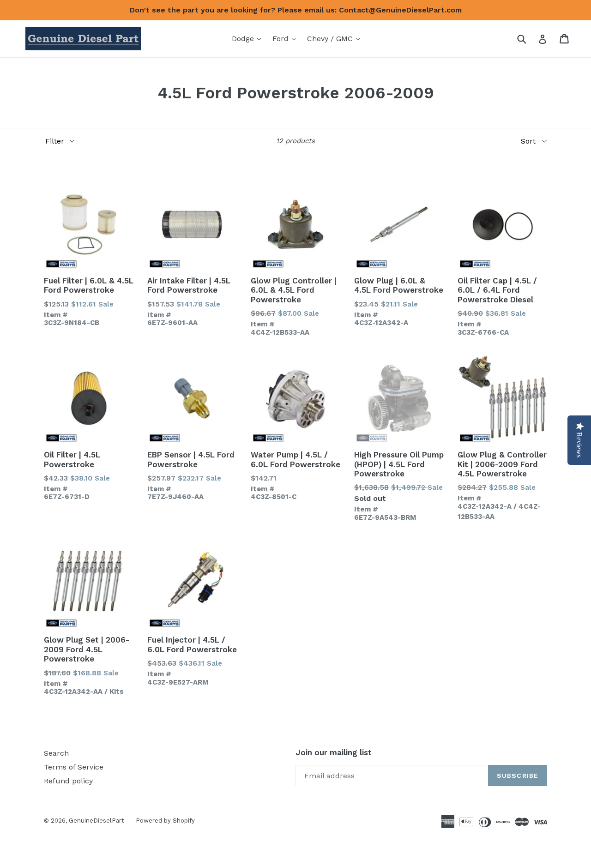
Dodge (248, 38)
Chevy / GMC (335, 38)
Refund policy (68, 780)
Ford (286, 38)
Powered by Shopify (165, 820)
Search (56, 753)
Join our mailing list (334, 752)
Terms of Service (73, 767)
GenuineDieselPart (96, 820)
